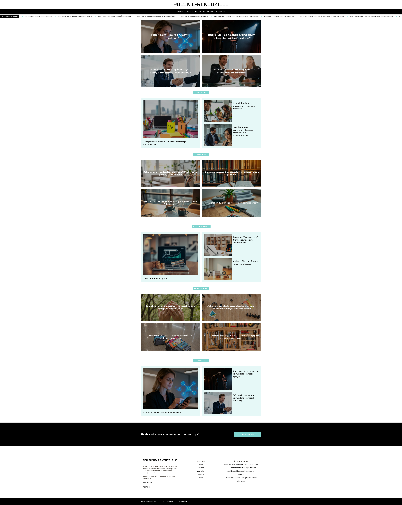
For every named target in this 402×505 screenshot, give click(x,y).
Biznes (180, 12)
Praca (198, 12)
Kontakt (146, 487)
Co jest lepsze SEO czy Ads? (155, 278)
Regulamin (183, 501)
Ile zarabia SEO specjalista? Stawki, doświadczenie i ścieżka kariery (245, 240)
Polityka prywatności (148, 501)
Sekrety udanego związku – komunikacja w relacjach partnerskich (170, 307)
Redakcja (147, 482)
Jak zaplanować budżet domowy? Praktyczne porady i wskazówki (170, 173)
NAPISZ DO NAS (248, 434)
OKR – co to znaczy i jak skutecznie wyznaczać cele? (113, 16)
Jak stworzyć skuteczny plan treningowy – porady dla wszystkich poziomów (231, 307)
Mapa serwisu (168, 501)
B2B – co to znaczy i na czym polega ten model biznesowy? (329, 16)
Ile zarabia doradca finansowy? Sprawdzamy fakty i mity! (170, 203)
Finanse (189, 12)
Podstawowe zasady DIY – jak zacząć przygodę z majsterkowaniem (231, 336)
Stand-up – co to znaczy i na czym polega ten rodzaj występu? (279, 16)
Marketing (208, 12)
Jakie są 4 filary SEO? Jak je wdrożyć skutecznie (245, 262)
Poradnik (220, 12)
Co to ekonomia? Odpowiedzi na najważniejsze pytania (231, 173)
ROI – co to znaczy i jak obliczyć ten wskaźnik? (72, 16)
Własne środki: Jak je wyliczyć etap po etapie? (241, 464)
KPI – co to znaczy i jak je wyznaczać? (152, 16)
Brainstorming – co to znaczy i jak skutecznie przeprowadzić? (193, 16)
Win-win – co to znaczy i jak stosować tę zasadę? (374, 16)
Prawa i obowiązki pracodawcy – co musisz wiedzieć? (244, 106)
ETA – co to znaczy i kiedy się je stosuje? (241, 468)
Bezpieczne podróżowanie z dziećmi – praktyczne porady (170, 336)
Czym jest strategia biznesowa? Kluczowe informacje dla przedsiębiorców (243, 131)
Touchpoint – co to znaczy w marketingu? (236, 16)
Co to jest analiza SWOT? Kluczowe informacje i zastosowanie (165, 143)
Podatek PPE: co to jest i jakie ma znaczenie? (232, 203)
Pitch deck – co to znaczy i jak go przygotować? (32, 16)
